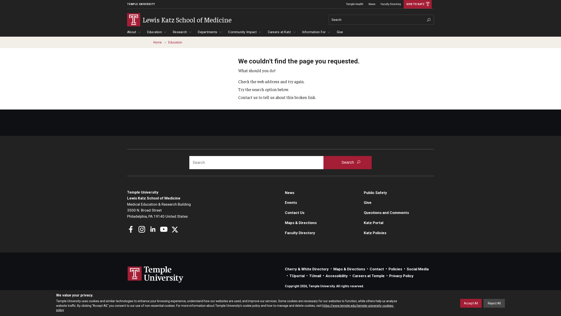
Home (157, 42)
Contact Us (294, 212)
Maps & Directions (301, 223)
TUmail (315, 276)
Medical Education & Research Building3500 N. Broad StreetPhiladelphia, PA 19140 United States (159, 210)
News (372, 4)
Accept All (471, 303)
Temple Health (354, 4)
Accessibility (337, 276)
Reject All (494, 303)
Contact (377, 269)
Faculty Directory (391, 4)
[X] (175, 230)
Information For (314, 32)
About (131, 32)
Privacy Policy (401, 276)
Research (180, 32)
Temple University (141, 4)
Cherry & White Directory (307, 269)
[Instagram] (142, 230)
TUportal (297, 276)
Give (340, 32)
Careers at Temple (368, 276)
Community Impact (242, 32)
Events (291, 202)
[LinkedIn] (153, 230)
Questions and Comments (386, 212)
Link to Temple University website (155, 274)
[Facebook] (131, 230)
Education (154, 32)
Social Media (418, 269)
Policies (395, 269)
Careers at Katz (279, 32)
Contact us (248, 97)
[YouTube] (164, 230)
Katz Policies (375, 233)
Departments (207, 32)
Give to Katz (415, 4)
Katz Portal (373, 223)
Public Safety (375, 192)
